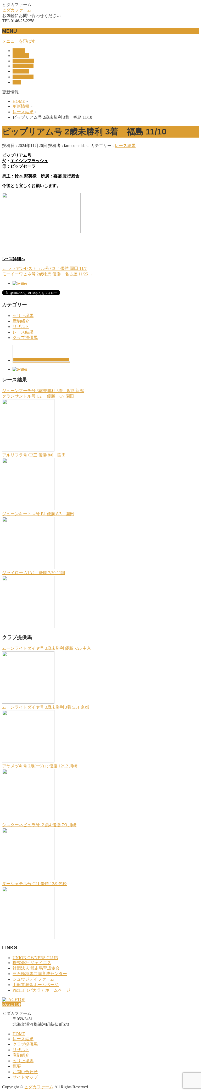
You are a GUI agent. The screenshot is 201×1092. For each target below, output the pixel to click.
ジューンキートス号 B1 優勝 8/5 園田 (38, 514)
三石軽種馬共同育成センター (40, 973)
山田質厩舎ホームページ (36, 984)
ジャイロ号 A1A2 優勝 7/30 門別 (33, 572)
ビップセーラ (23, 166)
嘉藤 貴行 (62, 176)
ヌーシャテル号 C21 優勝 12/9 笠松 (34, 883)
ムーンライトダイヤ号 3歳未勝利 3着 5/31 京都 (45, 707)
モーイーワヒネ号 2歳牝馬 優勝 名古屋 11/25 (47, 274)
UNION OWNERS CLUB (35, 957)
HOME (19, 1034)
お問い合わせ (25, 1072)
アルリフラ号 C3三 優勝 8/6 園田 (34, 455)
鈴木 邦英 (23, 176)
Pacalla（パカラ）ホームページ (41, 990)
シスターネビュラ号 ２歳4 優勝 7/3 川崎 (39, 825)
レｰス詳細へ (13, 259)
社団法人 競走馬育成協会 (36, 968)
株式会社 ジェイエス (32, 962)
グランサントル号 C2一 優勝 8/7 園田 (38, 396)
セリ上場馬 (23, 315)
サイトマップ (25, 1077)
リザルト (21, 326)
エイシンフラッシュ (29, 161)
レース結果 (125, 145)
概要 (17, 1066)
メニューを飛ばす (19, 41)
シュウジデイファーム (33, 979)
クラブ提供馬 (25, 337)
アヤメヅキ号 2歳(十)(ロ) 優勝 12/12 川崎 (39, 766)
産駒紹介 (21, 321)
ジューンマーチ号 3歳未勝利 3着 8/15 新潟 (43, 390)
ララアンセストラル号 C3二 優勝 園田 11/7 (44, 268)
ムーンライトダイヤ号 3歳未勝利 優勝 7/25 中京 (46, 648)
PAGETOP (11, 1004)
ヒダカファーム (16, 10)
